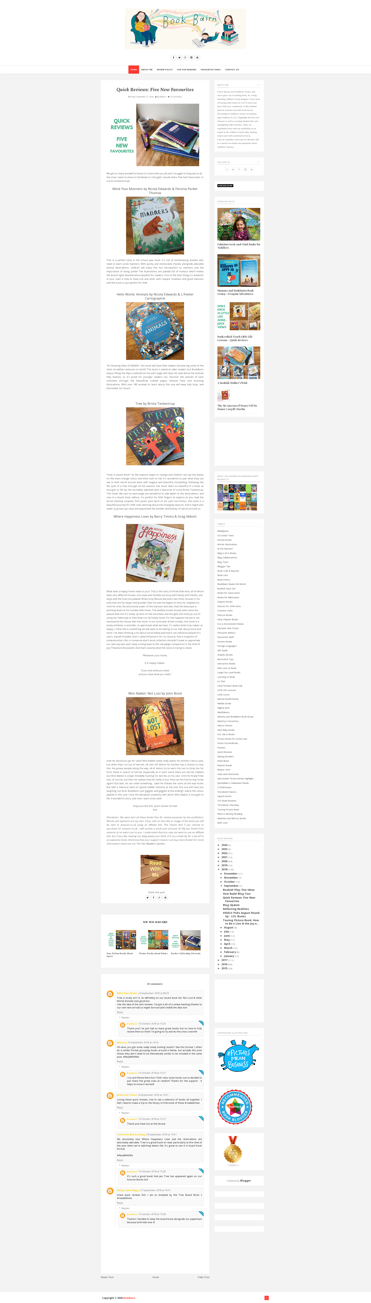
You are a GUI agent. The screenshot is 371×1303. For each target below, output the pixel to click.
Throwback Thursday (228, 805)
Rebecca (122, 1042)
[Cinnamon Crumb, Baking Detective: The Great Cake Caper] (220, 488)
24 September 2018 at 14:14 (143, 1042)
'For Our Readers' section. (150, 843)
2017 (224, 960)
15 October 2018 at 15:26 (152, 1023)
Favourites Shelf (225, 637)
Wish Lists (222, 822)
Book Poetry (223, 579)
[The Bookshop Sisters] (220, 497)
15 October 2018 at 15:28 (152, 1171)
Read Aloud (223, 760)
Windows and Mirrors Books (231, 818)
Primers (221, 747)
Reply (120, 1012)
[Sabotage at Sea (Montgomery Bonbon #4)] (237, 488)
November (231, 877)
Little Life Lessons (226, 690)
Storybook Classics (227, 791)
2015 (224, 968)
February (230, 952)
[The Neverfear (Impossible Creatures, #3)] (243, 505)
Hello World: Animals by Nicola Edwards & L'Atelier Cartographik (155, 296)
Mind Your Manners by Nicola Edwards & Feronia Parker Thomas (155, 190)
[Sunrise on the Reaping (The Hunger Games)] (231, 505)
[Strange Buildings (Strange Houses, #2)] (237, 505)
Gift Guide (222, 650)
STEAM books (224, 787)
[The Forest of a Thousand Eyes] (243, 487)
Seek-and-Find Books (228, 774)
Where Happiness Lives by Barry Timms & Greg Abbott (155, 516)
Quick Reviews (224, 751)
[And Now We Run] (226, 505)
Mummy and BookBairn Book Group (235, 716)
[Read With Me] (155, 868)
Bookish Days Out (226, 588)
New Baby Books (226, 729)
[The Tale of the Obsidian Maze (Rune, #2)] (226, 496)
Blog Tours (223, 561)
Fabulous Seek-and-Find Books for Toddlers (238, 246)
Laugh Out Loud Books (228, 672)
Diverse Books (224, 615)
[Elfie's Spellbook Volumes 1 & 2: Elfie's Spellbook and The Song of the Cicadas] (254, 487)
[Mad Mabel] (243, 495)
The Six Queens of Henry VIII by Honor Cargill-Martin (237, 407)
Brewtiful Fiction (127, 1095)
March (228, 948)
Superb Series (224, 796)
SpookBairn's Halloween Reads (233, 782)
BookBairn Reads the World (231, 584)
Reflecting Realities (236, 909)
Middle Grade (224, 703)
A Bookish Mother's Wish (232, 383)
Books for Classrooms (228, 592)
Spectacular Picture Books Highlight (235, 778)
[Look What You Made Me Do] (226, 488)
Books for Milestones (228, 597)
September (231, 885)
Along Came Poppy (128, 1190)
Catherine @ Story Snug (131, 1134)
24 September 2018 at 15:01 (161, 1134)
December (231, 873)
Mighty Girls (223, 707)
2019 (224, 865)
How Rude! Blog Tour (237, 893)
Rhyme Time (223, 769)
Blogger (245, 1180)
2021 (224, 857)
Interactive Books (226, 663)
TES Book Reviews (227, 800)
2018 (224, 869)
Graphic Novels (225, 654)
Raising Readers (225, 756)
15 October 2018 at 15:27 (152, 1072)
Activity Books (224, 539)
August (229, 927)
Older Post (203, 1277)
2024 (224, 845)
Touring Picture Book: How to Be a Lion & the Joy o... (241, 921)
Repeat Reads (224, 765)
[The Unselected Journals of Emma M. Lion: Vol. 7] (248, 488)
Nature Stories (224, 725)
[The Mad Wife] (248, 505)
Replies (125, 1017)
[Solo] (220, 505)
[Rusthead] (231, 488)
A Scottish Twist (225, 535)
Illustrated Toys (225, 659)
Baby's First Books (226, 553)
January (229, 956)
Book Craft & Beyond (228, 570)
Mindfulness (223, 712)
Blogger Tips (224, 566)
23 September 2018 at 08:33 (153, 993)
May (227, 939)
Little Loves (223, 694)
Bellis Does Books (127, 993)
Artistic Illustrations (227, 544)
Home (155, 1277)
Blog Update (231, 905)
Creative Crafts (225, 610)
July (227, 931)
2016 (224, 964)
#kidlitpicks (223, 530)
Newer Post (107, 1277)
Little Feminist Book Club (229, 685)
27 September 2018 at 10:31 (155, 1190)
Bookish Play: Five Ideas (239, 889)
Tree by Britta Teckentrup (155, 403)
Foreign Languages (227, 645)
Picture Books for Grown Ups (232, 738)
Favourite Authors (226, 632)
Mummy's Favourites (228, 721)
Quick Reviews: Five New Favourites (239, 899)
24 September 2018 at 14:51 (153, 1095)
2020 (224, 861)
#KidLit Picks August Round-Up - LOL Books (241, 914)
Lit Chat (221, 681)
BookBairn (132, 1023)
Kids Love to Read (226, 668)
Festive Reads (224, 641)
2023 (224, 849)
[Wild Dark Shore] (254, 505)
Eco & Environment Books (230, 623)
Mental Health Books (228, 698)
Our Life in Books (226, 734)
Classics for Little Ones (229, 606)
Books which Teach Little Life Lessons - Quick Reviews (235, 338)
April (227, 944)
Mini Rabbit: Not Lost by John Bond (155, 693)
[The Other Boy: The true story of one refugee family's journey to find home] (237, 497)
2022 (224, 853)
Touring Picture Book (228, 809)
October (230, 881)
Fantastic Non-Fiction (228, 628)
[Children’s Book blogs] (233, 1151)
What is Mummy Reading (229, 813)
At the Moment (225, 548)
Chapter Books (224, 601)
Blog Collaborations (227, 557)
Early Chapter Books (227, 619)
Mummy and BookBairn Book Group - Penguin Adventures (235, 292)
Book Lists (222, 575)
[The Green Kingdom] (248, 497)
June (227, 935)
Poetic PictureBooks (227, 743)
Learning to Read (226, 676)
